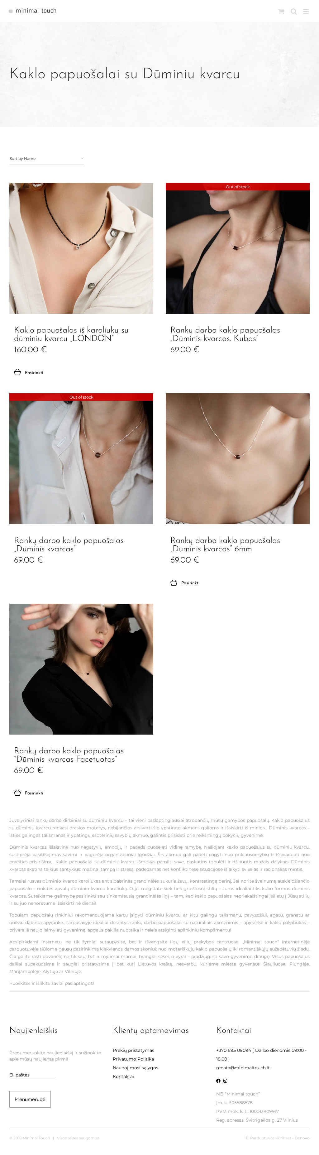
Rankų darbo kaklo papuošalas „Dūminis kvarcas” (69, 545)
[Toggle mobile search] (294, 11)
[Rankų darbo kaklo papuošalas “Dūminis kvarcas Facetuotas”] (81, 669)
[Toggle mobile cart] (281, 11)
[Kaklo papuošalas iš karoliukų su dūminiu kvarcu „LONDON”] (81, 248)
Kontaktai (123, 1076)
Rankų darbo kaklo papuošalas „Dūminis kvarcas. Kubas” (225, 334)
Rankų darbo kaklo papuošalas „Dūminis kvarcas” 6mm (225, 545)
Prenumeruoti (30, 1099)
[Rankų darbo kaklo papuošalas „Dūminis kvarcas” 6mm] (238, 458)
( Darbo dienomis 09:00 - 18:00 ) (261, 1054)
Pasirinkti (34, 373)
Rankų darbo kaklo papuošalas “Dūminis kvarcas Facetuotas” (69, 755)
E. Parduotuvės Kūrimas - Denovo (278, 1138)
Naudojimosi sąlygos (135, 1068)
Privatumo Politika (133, 1059)
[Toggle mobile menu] (306, 11)
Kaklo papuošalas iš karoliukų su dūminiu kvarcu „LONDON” (71, 334)
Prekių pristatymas (133, 1050)
